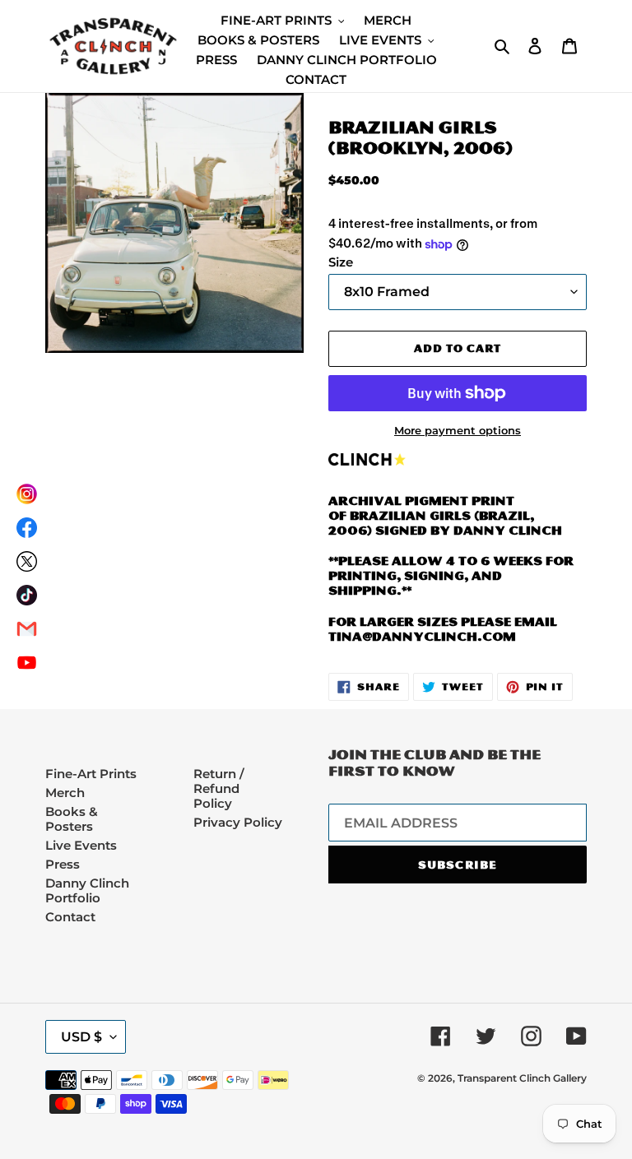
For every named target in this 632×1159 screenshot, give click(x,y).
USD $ (81, 1037)
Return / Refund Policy (218, 788)
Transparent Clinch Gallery (522, 1078)
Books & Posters (71, 819)
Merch (65, 792)
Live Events (81, 845)
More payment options (457, 430)
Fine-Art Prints (91, 773)
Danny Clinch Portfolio (87, 890)
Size (340, 262)
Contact (70, 917)
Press (62, 864)
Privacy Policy (237, 822)
